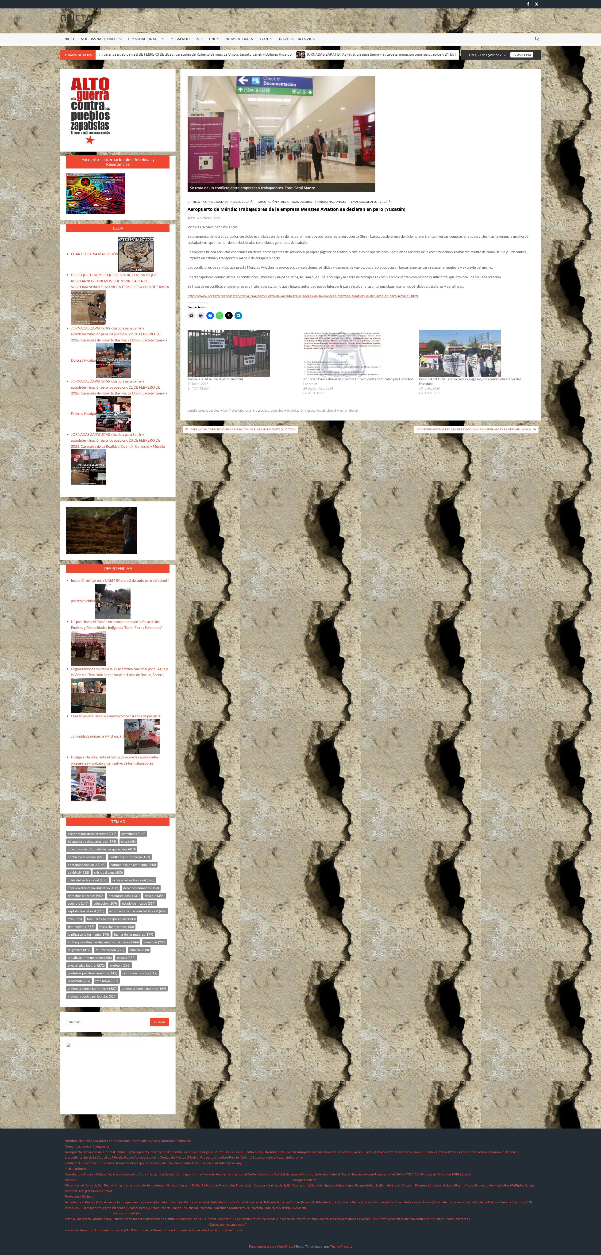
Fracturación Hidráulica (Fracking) (217, 1163)
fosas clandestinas (116, 927)
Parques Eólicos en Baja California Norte (444, 1185)
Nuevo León (244, 1185)
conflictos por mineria (130, 857)
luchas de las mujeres (133, 934)
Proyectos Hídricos (79, 1196)
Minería (70, 1180)
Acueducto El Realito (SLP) (84, 1202)
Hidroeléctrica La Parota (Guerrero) (236, 1202)
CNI (212, 39)
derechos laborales (269, 410)
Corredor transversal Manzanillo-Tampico (487, 1152)
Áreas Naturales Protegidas (171, 1141)
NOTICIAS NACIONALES (99, 39)
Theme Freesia (340, 1246)
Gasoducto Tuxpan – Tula (183, 1174)
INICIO (69, 39)
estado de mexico (138, 903)
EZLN (264, 39)
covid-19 (78, 872)
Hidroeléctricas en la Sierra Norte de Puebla (466, 1202)
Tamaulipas (350, 1219)
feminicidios (81, 927)
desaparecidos (124, 896)
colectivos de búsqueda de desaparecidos (102, 849)
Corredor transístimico (225, 1230)
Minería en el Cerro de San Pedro (89, 1185)
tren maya (106, 981)
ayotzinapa (133, 834)
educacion (105, 903)
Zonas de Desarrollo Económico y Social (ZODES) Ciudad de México (114, 1230)
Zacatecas (462, 1219)
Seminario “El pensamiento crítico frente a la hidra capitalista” (261, 1219)
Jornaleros (382, 1174)
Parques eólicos (304, 1180)
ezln (75, 919)
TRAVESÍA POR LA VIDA (296, 39)
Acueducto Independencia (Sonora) (129, 1202)
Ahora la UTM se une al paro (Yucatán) (215, 379)
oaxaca (126, 958)
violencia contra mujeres (144, 989)
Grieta (76, 17)
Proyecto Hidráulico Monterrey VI (224, 1208)
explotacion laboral (86, 911)
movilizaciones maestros (90, 958)
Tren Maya (378, 1219)
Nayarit (184, 1185)
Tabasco (335, 1219)
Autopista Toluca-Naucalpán (275, 1152)
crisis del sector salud (87, 880)
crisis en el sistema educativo (93, 888)
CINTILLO (194, 201)
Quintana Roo (102, 1219)
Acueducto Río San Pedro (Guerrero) (182, 1202)
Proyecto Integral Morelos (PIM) (88, 1191)
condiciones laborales (203, 410)
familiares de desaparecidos (111, 919)
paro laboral (349, 410)
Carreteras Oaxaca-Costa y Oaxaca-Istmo (365, 1152)
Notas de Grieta (239, 39)
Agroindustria (75, 1141)
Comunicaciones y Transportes (87, 1146)
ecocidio (78, 903)
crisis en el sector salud (133, 880)
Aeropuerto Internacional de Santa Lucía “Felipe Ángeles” (173, 1152)
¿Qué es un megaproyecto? (227, 1224)
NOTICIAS (197, 1185)
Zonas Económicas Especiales (185, 1230)
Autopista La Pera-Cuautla (234, 1152)
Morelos (172, 1185)
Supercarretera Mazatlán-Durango (278, 1157)
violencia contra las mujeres (92, 989)
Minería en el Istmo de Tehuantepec (139, 1185)
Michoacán (428, 1174)
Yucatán (386, 201)
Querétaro (83, 1219)
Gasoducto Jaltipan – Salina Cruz (88, 1174)
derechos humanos (141, 888)
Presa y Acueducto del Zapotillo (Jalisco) (168, 1208)
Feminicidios (182, 1163)
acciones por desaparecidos (92, 834)
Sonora (323, 1219)
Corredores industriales (96, 1163)
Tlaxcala (364, 1219)
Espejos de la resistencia (154, 1163)
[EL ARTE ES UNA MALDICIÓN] (136, 254)
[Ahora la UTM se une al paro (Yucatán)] (243, 353)
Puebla (70, 1219)
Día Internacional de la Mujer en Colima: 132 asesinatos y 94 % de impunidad (473, 429)
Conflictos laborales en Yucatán (228, 201)
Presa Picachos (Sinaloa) (120, 1208)
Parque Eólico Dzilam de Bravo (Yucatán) (384, 1185)
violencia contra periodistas (92, 996)
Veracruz (393, 1219)
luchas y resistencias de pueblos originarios (103, 942)
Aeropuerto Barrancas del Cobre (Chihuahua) (98, 1152)
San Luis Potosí (205, 1219)
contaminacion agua (86, 865)
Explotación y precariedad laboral (285, 201)
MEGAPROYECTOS (184, 39)
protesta (120, 965)
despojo (155, 896)
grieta (192, 218)
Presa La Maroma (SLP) (515, 1202)
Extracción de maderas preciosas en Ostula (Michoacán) (152, 1219)
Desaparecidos (125, 1163)
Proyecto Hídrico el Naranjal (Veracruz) (278, 1208)
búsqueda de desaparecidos (92, 841)
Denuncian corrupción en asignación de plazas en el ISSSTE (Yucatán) (243, 429)
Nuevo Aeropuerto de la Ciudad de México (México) (162, 1157)
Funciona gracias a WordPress (271, 1246)
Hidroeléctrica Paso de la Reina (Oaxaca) (344, 1202)
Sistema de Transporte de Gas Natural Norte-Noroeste (324, 1174)
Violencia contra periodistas (421, 1219)
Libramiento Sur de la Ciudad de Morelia (94, 1157)
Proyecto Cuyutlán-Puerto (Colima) (226, 1157)
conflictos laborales (237, 410)
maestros (155, 942)
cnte (128, 841)
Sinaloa (312, 1219)
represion (79, 981)
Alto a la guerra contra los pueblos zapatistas (118, 1141)
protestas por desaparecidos (92, 973)
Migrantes (444, 1174)
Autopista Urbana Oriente (316, 1152)
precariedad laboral (86, 965)
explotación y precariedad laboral (311, 410)
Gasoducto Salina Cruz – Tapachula (138, 1174)
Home (369, 1174)
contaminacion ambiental (133, 865)
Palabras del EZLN (279, 1185)
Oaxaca (259, 1185)
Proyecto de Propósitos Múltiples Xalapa (505, 1185)
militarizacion (110, 950)
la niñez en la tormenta (88, 934)
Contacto (71, 1163)
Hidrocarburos (76, 1169)
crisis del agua (108, 872)
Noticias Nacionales (220, 1185)
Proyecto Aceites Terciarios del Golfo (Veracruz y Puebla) (243, 1174)
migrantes (79, 950)
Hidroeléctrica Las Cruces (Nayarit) (288, 1202)
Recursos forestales (126, 1213)
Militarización (462, 1174)
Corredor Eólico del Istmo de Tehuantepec (323, 1185)
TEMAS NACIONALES (144, 39)
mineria (139, 950)
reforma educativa (139, 973)
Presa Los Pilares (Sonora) (83, 1208)
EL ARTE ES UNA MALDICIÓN (94, 254)
